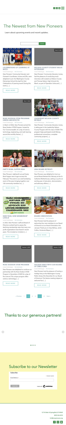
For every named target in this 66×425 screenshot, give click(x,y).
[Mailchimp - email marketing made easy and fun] (45, 387)
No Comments (18, 71)
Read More (10, 90)
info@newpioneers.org (56, 418)
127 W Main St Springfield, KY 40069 (52, 412)
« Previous (18, 296)
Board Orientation (43, 216)
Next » (48, 296)
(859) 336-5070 (58, 415)
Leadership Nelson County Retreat (46, 119)
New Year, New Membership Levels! (15, 217)
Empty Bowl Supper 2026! (14, 169)
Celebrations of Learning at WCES (16, 68)
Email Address (14, 377)
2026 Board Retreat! (43, 169)
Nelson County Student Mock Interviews (48, 68)
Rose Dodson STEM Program (16, 265)
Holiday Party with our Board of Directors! (48, 265)
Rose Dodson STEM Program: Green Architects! (16, 119)
